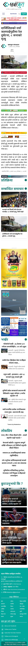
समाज (21, 616)
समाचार (3, 604)
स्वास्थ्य (12, 609)
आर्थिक (2, 609)
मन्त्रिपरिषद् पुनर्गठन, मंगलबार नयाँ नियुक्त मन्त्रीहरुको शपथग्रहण (14, 473)
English (24, 14)
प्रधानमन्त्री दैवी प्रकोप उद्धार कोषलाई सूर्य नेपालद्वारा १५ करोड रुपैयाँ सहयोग (13, 540)
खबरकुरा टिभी (23, 614)
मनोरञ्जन (12, 611)
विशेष (2, 611)
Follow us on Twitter (10, 629)
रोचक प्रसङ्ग (13, 614)
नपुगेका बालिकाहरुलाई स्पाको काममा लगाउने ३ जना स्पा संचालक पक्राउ (14, 463)
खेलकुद (21, 604)
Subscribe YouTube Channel (13, 633)
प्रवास (2, 616)
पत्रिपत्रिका (22, 609)
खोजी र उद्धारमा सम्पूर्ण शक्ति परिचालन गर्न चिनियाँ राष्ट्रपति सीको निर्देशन (14, 445)
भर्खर (4, 339)
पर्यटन (11, 601)
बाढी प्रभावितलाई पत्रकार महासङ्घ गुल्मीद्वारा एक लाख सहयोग (13, 561)
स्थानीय (12, 604)
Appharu (23, 644)
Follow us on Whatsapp (11, 640)
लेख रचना (3, 614)
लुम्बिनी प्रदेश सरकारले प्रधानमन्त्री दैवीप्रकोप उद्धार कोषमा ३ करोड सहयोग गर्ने (11, 501)
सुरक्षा (11, 616)
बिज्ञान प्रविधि (23, 601)
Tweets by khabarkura (14, 424)
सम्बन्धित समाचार (12, 188)
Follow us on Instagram (11, 636)
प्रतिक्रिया (7, 180)
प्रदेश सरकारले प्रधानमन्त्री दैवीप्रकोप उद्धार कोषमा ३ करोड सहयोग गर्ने (14, 393)
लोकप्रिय (6, 430)
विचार (11, 606)
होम (2, 601)
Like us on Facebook (10, 626)
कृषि (21, 611)
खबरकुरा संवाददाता (13, 45)
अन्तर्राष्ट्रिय (3, 606)
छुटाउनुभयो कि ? (12, 483)
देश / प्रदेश (22, 606)
